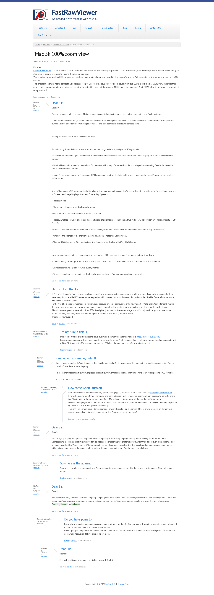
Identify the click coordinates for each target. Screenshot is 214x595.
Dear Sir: (57, 103)
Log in (35, 97)
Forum (138, 27)
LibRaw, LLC (110, 584)
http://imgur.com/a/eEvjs (161, 392)
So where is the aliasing (75, 463)
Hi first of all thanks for (67, 289)
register (43, 97)
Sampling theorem (60, 504)
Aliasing (76, 504)
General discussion (61, 44)
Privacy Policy (124, 584)
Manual (88, 27)
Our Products (44, 35)
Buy (74, 27)
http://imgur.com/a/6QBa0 (148, 336)
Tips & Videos (107, 27)
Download (60, 27)
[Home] (42, 15)
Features (42, 27)
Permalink (36, 110)
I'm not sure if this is (73, 332)
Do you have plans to (77, 519)
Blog (125, 27)
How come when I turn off (85, 388)
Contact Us (155, 27)
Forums (46, 44)
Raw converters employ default (76, 358)
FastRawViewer (74, 12)
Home (37, 44)
